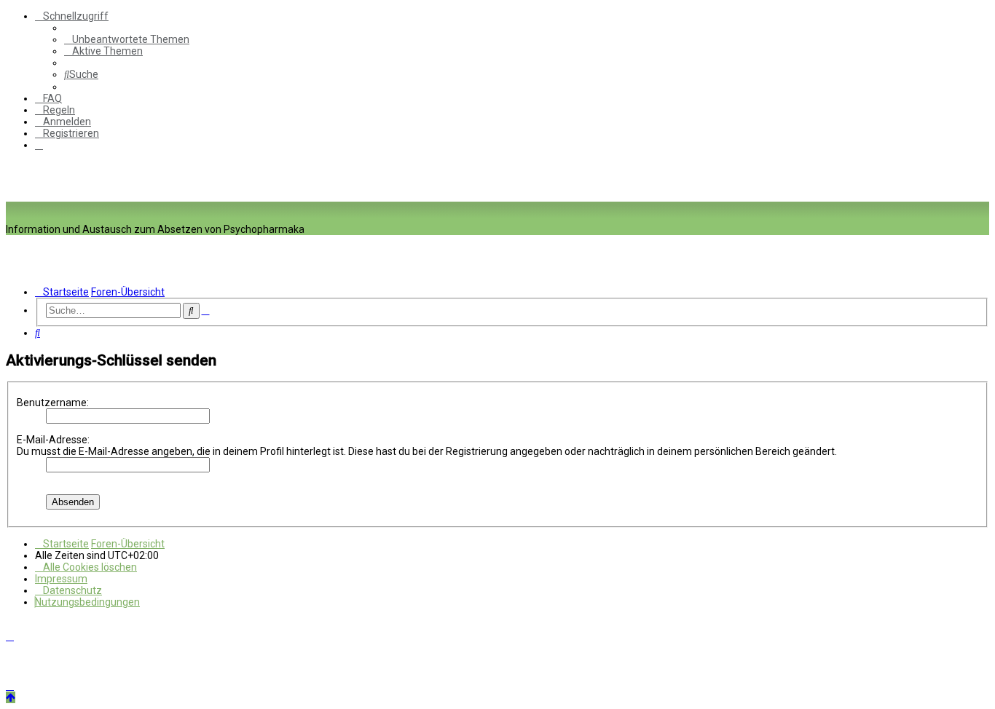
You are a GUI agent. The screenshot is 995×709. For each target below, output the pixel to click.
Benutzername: (53, 402)
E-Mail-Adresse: (53, 439)
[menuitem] (126, 39)
